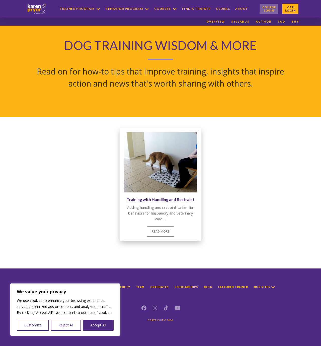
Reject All (65, 325)
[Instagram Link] (154, 308)
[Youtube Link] (177, 308)
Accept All (98, 325)
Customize (33, 325)
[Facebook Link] (143, 308)
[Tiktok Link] (166, 308)
